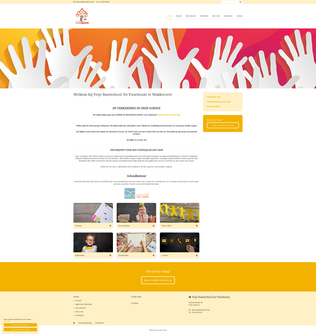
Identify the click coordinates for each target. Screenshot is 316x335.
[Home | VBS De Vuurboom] (85, 16)
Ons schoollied (213, 106)
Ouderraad (136, 296)
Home (169, 16)
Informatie (204, 16)
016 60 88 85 (104, 2)
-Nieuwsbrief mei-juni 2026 (219, 102)
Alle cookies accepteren (20, 325)
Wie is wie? (167, 225)
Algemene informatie (83, 304)
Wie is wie (216, 16)
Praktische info (214, 97)
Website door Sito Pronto (158, 330)
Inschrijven (228, 16)
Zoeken (240, 1)
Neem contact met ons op (222, 125)
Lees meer (7, 321)
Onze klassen (191, 16)
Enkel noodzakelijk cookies (20, 329)
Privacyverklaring (85, 323)
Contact (239, 16)
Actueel (179, 16)
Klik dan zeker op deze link (169, 115)
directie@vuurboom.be (85, 2)
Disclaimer (99, 323)
